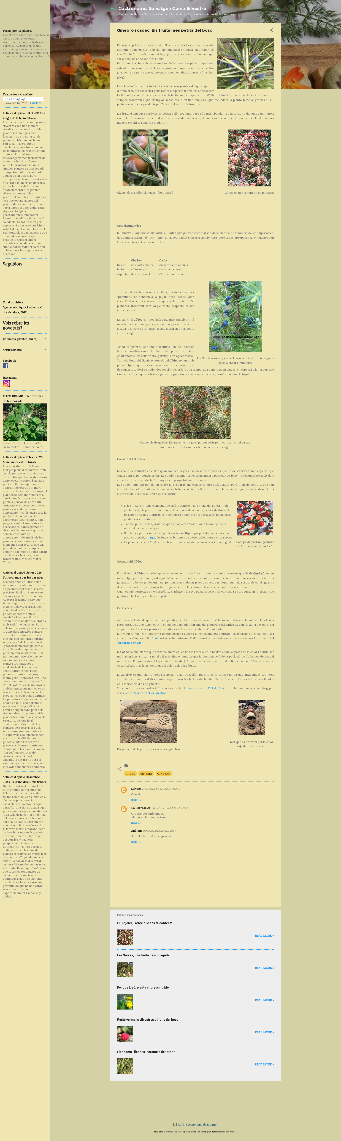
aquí (152, 537)
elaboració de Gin (130, 643)
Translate (34, 103)
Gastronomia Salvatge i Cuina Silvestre (162, 8)
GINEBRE (146, 773)
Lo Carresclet (140, 808)
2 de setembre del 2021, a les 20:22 (169, 808)
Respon (136, 800)
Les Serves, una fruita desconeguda (143, 955)
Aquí (155, 638)
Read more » (264, 935)
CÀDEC (130, 773)
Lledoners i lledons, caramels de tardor (146, 1052)
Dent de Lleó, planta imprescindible (143, 987)
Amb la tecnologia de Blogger (197, 1124)
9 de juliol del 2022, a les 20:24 (159, 830)
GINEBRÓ (163, 773)
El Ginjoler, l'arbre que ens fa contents (144, 923)
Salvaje (136, 788)
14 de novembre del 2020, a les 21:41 (161, 788)
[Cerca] (279, 9)
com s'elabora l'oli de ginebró (146, 693)
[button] (272, 30)
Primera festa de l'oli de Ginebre (206, 688)
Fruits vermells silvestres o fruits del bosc (147, 1019)
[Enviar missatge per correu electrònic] (126, 766)
